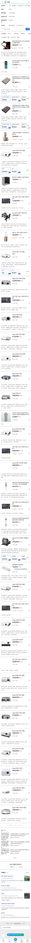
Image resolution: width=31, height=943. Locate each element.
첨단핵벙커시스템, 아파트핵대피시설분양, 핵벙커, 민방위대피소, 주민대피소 (15, 918)
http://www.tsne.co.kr (8, 878)
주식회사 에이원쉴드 (5, 885)
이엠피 (2, 893)
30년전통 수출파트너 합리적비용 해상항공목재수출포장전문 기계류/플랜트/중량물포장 (15, 908)
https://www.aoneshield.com (10, 888)
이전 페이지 (7, 825)
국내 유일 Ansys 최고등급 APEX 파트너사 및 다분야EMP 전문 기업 (12, 881)
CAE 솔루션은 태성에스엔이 (7, 876)
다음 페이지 (23, 825)
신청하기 (27, 872)
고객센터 (23, 923)
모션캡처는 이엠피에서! (5, 900)
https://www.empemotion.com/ (11, 895)
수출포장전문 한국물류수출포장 (8, 903)
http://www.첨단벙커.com (9, 915)
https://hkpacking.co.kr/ (9, 905)
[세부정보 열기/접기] (27, 927)
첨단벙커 (3, 913)
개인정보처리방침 (17, 923)
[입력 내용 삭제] (28, 2)
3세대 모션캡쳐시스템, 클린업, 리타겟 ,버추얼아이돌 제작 (12, 898)
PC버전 (7, 923)
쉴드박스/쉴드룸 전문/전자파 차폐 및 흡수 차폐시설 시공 (12, 890)
